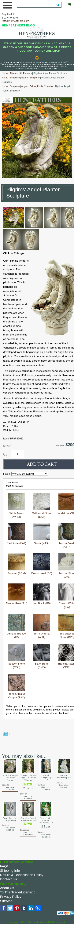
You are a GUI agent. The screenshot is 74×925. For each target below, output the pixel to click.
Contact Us (8, 879)
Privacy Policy (10, 897)
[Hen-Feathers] (37, 33)
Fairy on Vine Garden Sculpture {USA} (46, 820)
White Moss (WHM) (16, 515)
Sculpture (15, 77)
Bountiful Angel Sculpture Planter (10, 777)
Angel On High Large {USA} (10, 819)
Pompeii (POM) (16, 573)
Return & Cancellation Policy (21, 875)
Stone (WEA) (42, 543)
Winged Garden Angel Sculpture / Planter (28, 777)
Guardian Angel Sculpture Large (28, 819)
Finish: (7, 474)
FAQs (4, 866)
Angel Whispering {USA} (46, 777)
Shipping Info (10, 870)
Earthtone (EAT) (16, 543)
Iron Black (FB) (42, 603)
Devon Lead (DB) (41, 573)
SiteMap (6, 901)
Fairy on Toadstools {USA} (63, 776)
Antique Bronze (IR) (16, 635)
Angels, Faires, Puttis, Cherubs (37, 86)
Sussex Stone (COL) (16, 665)
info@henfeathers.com (15, 20)
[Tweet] (5, 735)
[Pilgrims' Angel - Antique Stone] (34, 226)
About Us (7, 888)
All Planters (26, 73)
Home (5, 73)
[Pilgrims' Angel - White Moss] (13, 226)
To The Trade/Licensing (17, 892)
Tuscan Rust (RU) (16, 603)
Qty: (6, 454)
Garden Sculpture (30, 77)
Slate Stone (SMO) (42, 665)
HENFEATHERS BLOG (18, 25)
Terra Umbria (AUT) (42, 635)
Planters (14, 73)
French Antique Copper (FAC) (16, 695)
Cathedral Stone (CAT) (41, 515)
